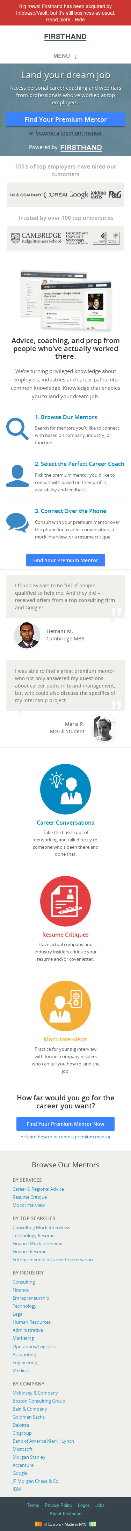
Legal (18, 1314)
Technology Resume (33, 1235)
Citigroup (22, 1433)
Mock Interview (29, 1205)
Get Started (66, 811)
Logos (84, 1505)
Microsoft (22, 1449)
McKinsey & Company (35, 1393)
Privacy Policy (58, 1505)
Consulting (24, 1282)
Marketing (23, 1338)
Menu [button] (61, 56)
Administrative (28, 1330)
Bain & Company (30, 1409)
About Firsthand (65, 1513)
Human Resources (32, 1322)
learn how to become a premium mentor (68, 1137)
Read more (58, 19)
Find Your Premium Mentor (65, 119)
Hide (80, 19)
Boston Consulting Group (39, 1401)
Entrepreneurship (31, 1298)
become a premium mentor (69, 132)
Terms (33, 1505)
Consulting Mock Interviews (41, 1227)
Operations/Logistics (34, 1346)
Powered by (61, 146)
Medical (21, 1370)
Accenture (23, 1465)
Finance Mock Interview (37, 1243)
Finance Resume (29, 1251)
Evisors (65, 37)
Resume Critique (30, 1197)
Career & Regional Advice (38, 1189)
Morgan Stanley (29, 1457)
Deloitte (21, 1425)
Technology (25, 1306)
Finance (21, 1290)
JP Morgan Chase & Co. (36, 1481)
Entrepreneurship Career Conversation (53, 1259)
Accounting (24, 1354)
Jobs (99, 1505)
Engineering (25, 1362)
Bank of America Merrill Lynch (43, 1441)
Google (20, 1473)
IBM (17, 1489)
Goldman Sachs (29, 1417)
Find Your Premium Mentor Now (65, 1124)
